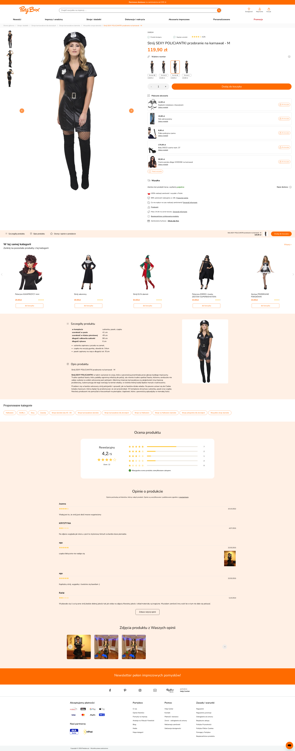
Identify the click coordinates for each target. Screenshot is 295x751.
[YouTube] (155, 696)
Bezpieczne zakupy (202, 720)
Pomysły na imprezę (140, 717)
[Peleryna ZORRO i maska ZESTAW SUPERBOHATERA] (206, 272)
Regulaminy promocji (203, 713)
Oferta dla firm (173, 221)
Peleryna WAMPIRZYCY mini (27, 294)
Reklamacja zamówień (172, 724)
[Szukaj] (219, 10)
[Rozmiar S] (163, 66)
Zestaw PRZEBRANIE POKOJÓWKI (260, 295)
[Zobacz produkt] (153, 104)
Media (135, 728)
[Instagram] (140, 696)
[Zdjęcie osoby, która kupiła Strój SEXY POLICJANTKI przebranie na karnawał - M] (230, 566)
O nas (135, 709)
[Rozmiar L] (186, 66)
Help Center (169, 709)
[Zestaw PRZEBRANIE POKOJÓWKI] (265, 272)
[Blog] (170, 696)
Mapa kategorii (138, 732)
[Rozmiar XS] (152, 66)
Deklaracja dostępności (173, 728)
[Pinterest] (125, 696)
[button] (249, 10)
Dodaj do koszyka (232, 86)
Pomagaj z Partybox (203, 732)
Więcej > (288, 244)
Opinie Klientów (138, 713)
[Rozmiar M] (175, 66)
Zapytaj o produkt (182, 37)
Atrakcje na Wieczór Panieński (143, 720)
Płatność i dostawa (171, 717)
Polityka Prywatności (203, 724)
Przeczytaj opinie (182, 198)
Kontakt (167, 713)
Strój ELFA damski (140, 294)
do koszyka (29, 305)
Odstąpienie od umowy (204, 717)
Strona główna (8, 25)
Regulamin (200, 709)
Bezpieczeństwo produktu (205, 736)
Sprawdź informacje (190, 202)
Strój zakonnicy (80, 294)
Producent (154, 207)
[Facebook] (110, 696)
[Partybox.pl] (29, 13)
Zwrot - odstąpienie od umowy (176, 720)
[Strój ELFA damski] (147, 272)
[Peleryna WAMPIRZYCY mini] (29, 272)
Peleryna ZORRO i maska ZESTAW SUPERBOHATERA (204, 295)
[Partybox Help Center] (185, 696)
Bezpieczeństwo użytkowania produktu (165, 216)
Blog (134, 724)
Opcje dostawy (282, 187)
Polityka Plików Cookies (205, 728)
